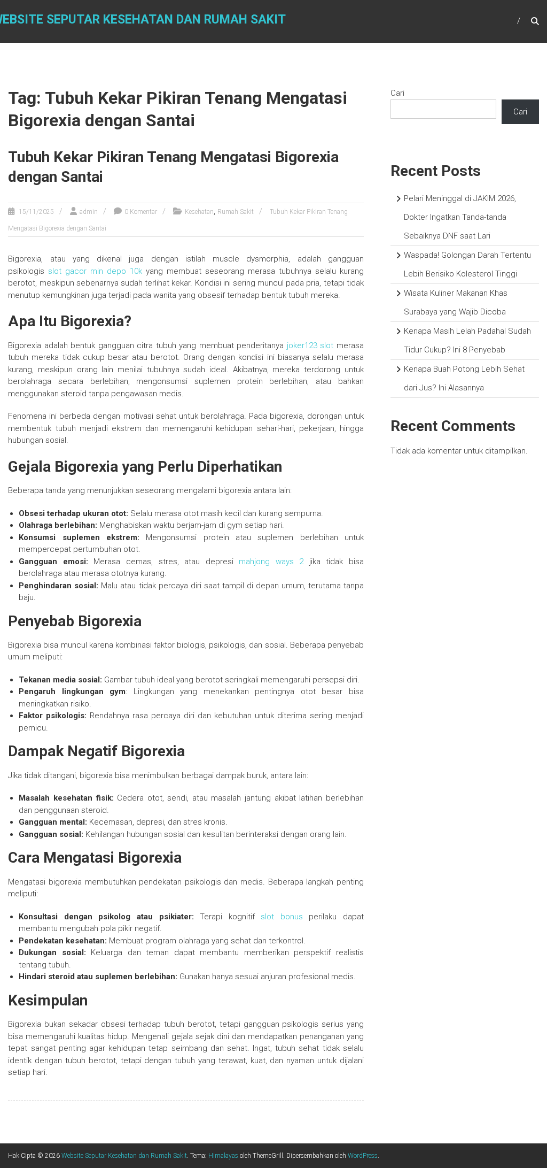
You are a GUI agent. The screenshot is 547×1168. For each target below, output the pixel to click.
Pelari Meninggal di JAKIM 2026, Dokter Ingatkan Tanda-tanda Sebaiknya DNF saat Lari (460, 217)
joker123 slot (310, 345)
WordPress (363, 1155)
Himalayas (223, 1155)
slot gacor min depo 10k (95, 271)
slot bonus (282, 916)
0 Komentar (140, 212)
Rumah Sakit (235, 212)
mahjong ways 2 (271, 561)
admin (89, 212)
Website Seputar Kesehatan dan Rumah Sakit (124, 1155)
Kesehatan (199, 212)
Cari (397, 93)
